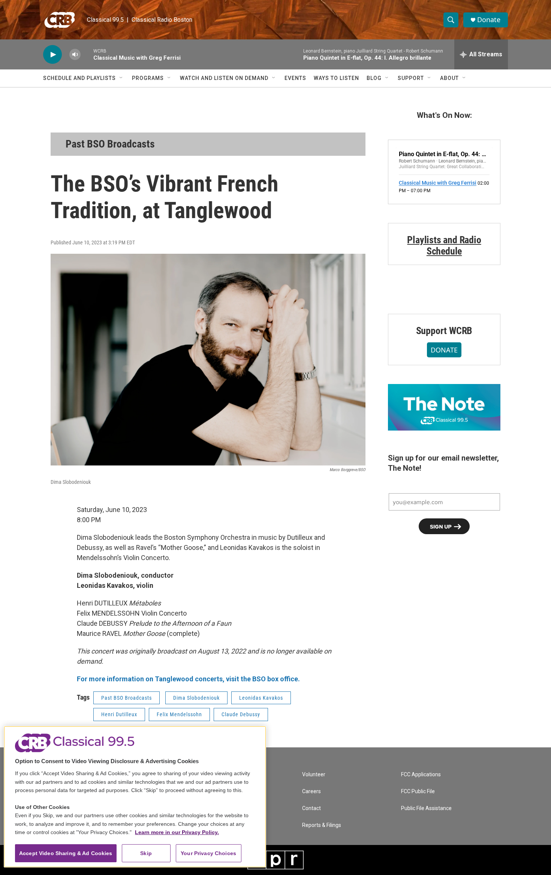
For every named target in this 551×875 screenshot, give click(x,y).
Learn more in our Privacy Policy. (177, 832)
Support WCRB (444, 330)
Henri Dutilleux (119, 714)
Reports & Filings (321, 825)
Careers (311, 791)
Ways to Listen (336, 78)
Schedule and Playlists (79, 78)
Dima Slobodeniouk (196, 698)
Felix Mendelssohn (179, 714)
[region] (135, 796)
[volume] (75, 54)
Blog (374, 78)
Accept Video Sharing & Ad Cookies (65, 853)
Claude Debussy (241, 714)
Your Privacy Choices (208, 853)
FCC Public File (418, 791)
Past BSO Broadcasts (110, 144)
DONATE (444, 349)
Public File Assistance (426, 808)
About (449, 78)
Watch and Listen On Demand (224, 78)
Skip (146, 853)
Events (295, 78)
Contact (311, 808)
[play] (52, 54)
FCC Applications (421, 774)
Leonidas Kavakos (261, 698)
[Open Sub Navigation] (121, 78)
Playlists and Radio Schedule (444, 245)
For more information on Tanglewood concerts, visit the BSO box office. (188, 679)
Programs (148, 78)
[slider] (87, 54)
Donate (488, 20)
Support (411, 78)
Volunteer (313, 774)
